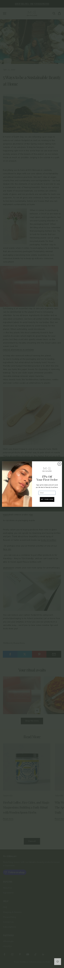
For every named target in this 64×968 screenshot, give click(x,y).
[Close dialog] (59, 464)
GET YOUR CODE (47, 499)
